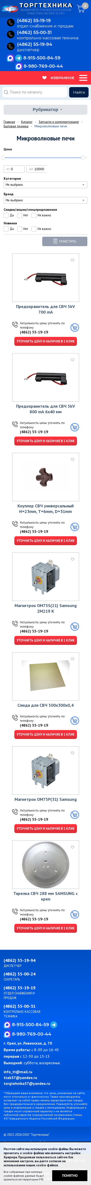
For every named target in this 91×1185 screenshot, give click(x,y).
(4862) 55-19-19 (34, 332)
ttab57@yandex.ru (20, 1077)
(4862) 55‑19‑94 (34, 44)
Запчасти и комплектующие (59, 122)
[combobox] (45, 184)
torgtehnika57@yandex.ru (27, 1083)
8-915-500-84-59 (41, 58)
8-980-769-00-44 (43, 66)
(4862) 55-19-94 (19, 960)
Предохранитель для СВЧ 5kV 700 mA (45, 309)
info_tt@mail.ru (18, 1071)
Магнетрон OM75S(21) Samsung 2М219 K (46, 608)
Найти (79, 92)
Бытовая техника (16, 126)
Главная (9, 122)
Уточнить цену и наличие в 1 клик (45, 341)
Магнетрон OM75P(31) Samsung (46, 799)
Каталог (27, 122)
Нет (25, 215)
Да (12, 215)
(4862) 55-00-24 (19, 974)
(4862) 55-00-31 (19, 1006)
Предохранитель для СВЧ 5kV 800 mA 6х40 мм (45, 408)
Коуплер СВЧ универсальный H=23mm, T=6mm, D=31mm (45, 508)
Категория (12, 178)
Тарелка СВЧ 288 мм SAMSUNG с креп (45, 896)
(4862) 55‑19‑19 (34, 21)
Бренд (8, 194)
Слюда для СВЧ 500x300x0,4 (45, 705)
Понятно (70, 1175)
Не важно (44, 215)
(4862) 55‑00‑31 (34, 33)
